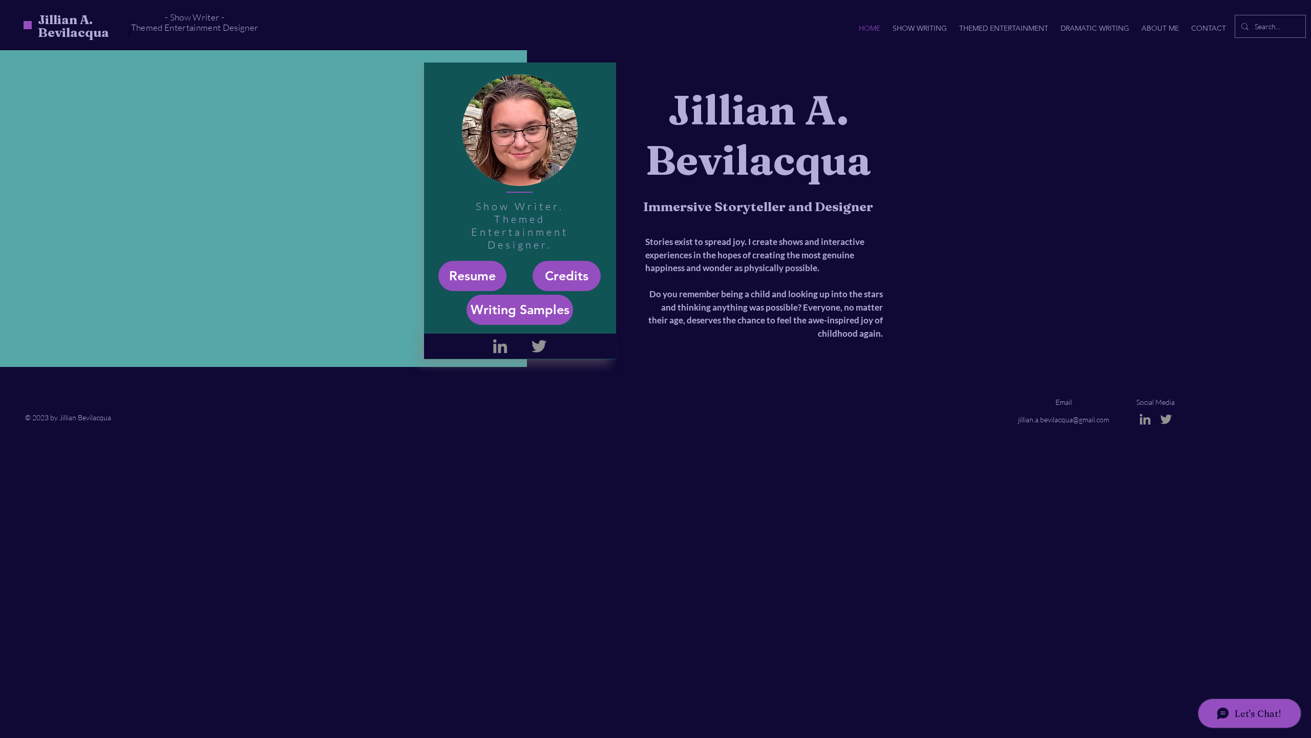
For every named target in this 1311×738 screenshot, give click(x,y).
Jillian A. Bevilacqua (73, 26)
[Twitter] (539, 346)
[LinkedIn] (500, 346)
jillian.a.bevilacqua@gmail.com (1063, 419)
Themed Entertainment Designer (195, 27)
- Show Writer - (194, 17)
